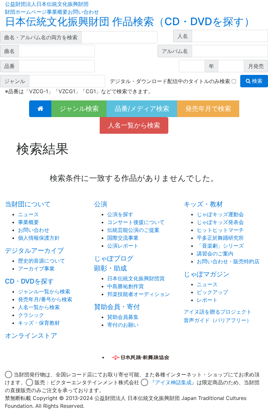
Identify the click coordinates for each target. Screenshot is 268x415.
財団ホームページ (26, 12)
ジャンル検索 (79, 108)
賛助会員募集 (123, 317)
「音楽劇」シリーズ (220, 245)
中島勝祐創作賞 (125, 286)
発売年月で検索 (208, 108)
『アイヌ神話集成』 (173, 382)
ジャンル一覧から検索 (44, 291)
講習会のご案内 (215, 253)
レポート (207, 300)
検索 (256, 81)
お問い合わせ (83, 12)
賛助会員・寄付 (117, 307)
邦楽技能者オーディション (138, 294)
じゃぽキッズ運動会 (220, 214)
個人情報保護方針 (39, 237)
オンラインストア (31, 335)
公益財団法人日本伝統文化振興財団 (47, 4)
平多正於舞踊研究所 (220, 237)
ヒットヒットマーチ (220, 230)
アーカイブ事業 (36, 268)
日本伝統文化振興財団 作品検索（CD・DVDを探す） (130, 21)
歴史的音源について (41, 260)
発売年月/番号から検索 (45, 299)
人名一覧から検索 (134, 125)
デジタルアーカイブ (34, 250)
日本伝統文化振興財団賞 (136, 278)
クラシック (31, 315)
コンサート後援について (136, 222)
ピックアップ (212, 292)
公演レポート (123, 245)
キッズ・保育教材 (39, 323)
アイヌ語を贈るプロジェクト (218, 311)
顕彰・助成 (110, 268)
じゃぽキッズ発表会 (220, 222)
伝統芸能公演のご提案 (133, 230)
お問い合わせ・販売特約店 (228, 261)
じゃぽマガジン (206, 274)
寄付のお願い (123, 324)
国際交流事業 (123, 237)
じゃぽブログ (113, 258)
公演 (100, 204)
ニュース (28, 214)
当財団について (28, 204)
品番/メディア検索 (142, 108)
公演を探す (120, 214)
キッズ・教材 (203, 204)
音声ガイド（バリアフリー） (218, 320)
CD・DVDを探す (29, 281)
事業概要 (57, 12)
